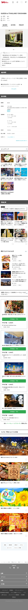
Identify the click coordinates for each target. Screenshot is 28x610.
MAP (8, 110)
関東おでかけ (14, 562)
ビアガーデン (17, 423)
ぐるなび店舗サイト (11, 137)
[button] (13, 49)
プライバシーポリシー (19, 590)
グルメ (22, 545)
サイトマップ (5, 590)
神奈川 (16, 545)
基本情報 (3, 96)
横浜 (5, 545)
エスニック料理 (18, 547)
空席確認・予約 (14, 319)
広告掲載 (22, 594)
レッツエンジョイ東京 (5, 562)
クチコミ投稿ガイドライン (16, 592)
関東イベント (20, 562)
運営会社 (14, 597)
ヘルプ (24, 592)
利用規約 (11, 590)
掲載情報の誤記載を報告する (21, 140)
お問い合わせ (4, 594)
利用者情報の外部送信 (4, 592)
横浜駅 (10, 545)
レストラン (10, 547)
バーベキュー (9, 423)
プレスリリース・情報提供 (14, 594)
